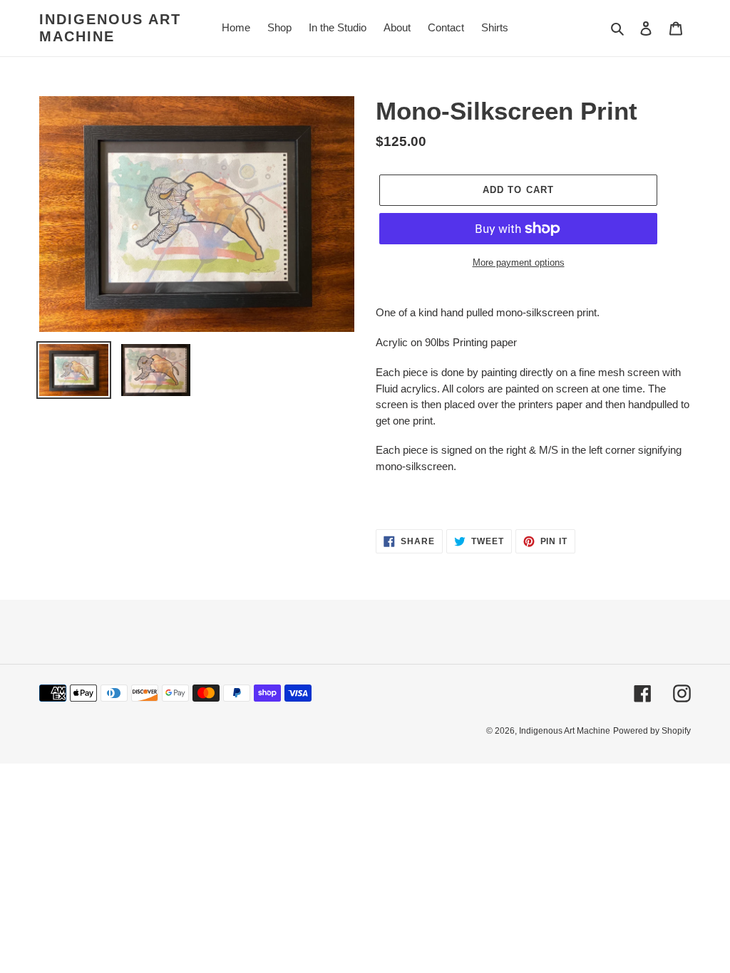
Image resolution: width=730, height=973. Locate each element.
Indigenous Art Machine (110, 27)
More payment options (519, 262)
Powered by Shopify (652, 731)
